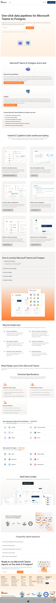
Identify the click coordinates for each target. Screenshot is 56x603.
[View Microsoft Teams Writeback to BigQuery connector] (15, 438)
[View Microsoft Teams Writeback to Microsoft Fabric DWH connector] (41, 427)
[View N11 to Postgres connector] (41, 459)
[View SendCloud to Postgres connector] (15, 465)
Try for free (20, 571)
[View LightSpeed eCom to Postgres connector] (41, 465)
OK (28, 601)
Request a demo (30, 27)
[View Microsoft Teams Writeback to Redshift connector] (41, 433)
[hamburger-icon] (10, 2)
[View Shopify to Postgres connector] (15, 454)
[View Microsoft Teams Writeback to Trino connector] (15, 433)
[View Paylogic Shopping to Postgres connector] (41, 454)
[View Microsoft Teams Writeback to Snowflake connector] (15, 427)
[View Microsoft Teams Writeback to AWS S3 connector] (41, 438)
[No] (54, 600)
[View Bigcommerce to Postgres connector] (15, 459)
